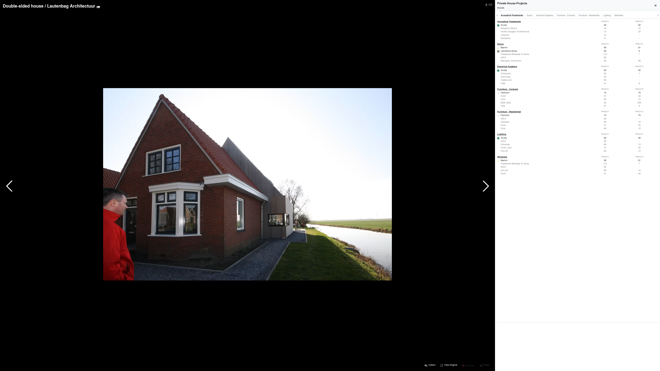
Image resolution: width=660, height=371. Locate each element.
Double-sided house (23, 6)
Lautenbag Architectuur (71, 6)
